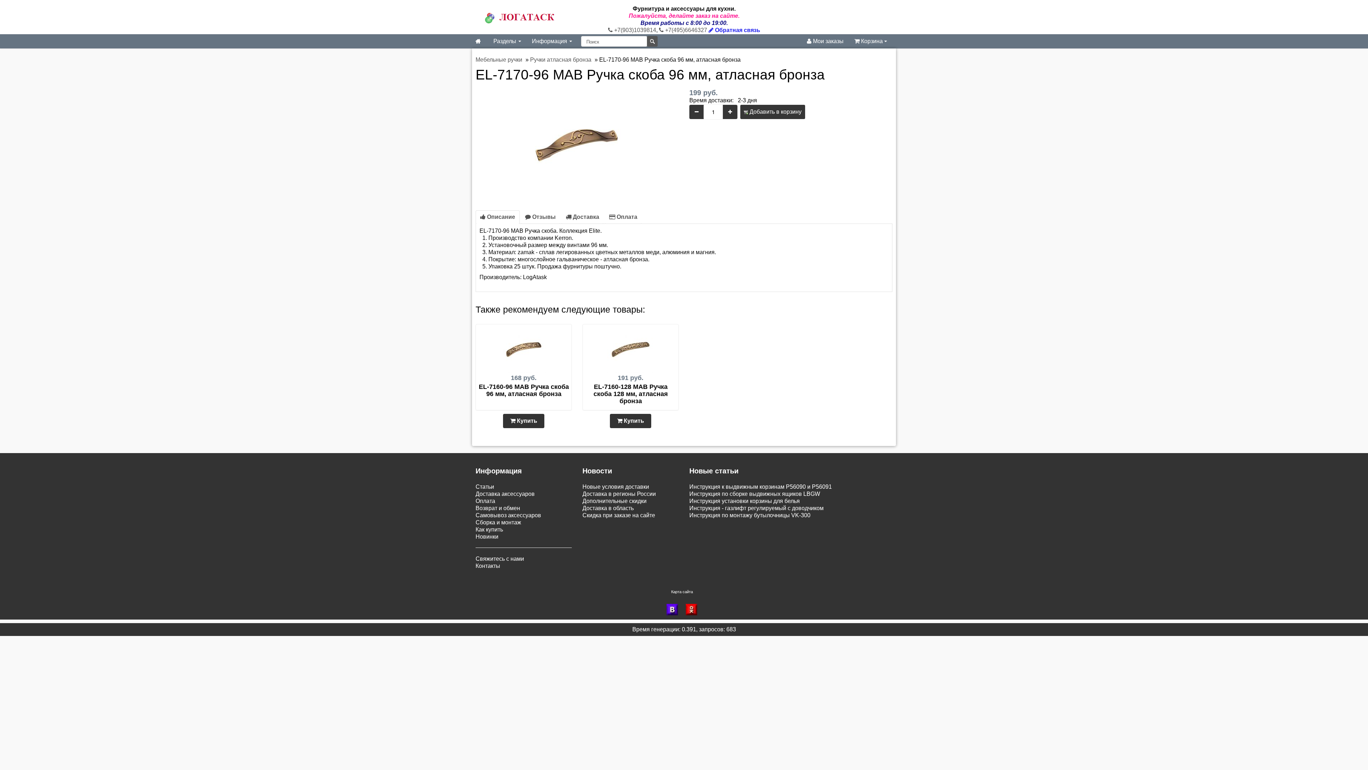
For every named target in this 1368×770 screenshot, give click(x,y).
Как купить (489, 530)
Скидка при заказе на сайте (618, 515)
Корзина (872, 41)
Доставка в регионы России (619, 494)
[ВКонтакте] (674, 610)
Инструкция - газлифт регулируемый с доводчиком (756, 508)
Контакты (488, 566)
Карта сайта (682, 592)
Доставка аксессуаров (505, 494)
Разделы (505, 41)
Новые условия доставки (615, 487)
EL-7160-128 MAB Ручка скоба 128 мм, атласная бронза (631, 394)
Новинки (487, 537)
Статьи (485, 487)
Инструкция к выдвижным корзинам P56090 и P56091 (760, 487)
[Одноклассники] (693, 610)
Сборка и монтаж (498, 522)
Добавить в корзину (775, 112)
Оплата (626, 217)
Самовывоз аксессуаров (508, 515)
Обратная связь (737, 30)
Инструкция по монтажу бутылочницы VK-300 (749, 515)
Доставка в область (608, 508)
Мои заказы (828, 41)
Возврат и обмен (498, 508)
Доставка (585, 217)
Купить (526, 421)
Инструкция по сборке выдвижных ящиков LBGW (754, 494)
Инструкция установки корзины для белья (744, 501)
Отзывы (543, 217)
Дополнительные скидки (614, 501)
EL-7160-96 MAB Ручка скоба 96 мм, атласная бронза (524, 390)
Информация (550, 41)
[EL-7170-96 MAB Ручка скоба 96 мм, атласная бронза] (577, 142)
